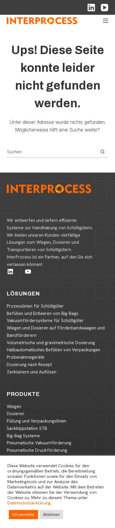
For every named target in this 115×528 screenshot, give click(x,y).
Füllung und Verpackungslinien (36, 421)
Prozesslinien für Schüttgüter (35, 306)
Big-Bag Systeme (23, 436)
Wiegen (14, 407)
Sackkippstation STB (27, 428)
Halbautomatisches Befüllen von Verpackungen (53, 350)
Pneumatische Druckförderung (37, 450)
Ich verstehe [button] (23, 514)
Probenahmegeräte (26, 357)
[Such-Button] (102, 151)
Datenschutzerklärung (29, 503)
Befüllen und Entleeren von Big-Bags (42, 313)
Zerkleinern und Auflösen (31, 372)
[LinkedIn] (91, 7)
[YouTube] (104, 7)
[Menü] (105, 20)
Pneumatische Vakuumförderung (39, 443)
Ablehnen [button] (51, 514)
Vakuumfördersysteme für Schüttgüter (45, 321)
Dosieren (15, 414)
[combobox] (51, 151)
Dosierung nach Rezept (29, 365)
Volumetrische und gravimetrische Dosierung (51, 343)
